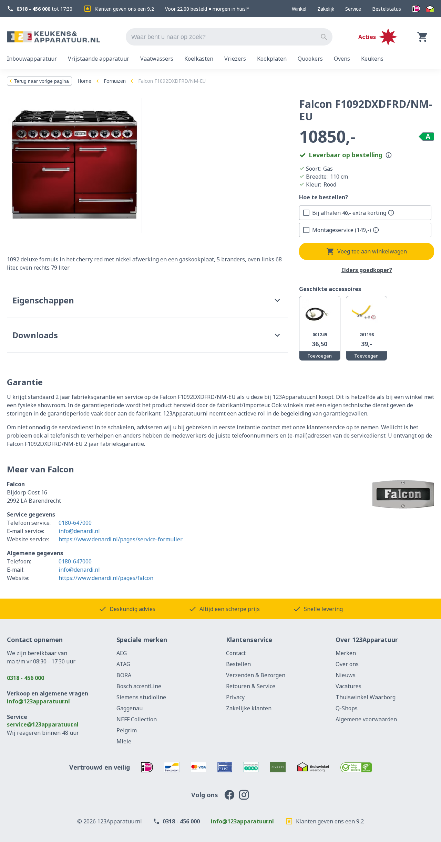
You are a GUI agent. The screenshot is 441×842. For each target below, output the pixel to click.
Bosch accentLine (138, 686)
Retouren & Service (250, 686)
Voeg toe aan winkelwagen (372, 251)
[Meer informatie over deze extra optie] (391, 212)
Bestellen (238, 664)
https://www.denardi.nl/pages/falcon (106, 578)
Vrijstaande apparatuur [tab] (98, 58)
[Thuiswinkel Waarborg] (430, 8)
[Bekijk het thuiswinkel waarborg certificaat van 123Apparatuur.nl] (313, 767)
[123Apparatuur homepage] (53, 37)
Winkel (299, 9)
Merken (346, 653)
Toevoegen (319, 356)
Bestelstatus (386, 9)
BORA (123, 675)
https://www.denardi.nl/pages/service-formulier (121, 539)
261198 (366, 335)
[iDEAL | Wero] (416, 8)
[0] (422, 37)
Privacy (235, 697)
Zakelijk (325, 9)
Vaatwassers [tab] (156, 58)
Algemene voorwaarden (366, 719)
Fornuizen (115, 81)
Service (353, 9)
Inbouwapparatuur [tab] (32, 58)
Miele (123, 741)
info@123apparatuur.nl (38, 701)
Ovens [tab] (342, 58)
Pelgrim (126, 730)
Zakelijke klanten (248, 708)
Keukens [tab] (372, 58)
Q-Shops (347, 708)
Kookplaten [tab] (272, 58)
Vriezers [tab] (235, 58)
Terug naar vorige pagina (41, 81)
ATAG (123, 664)
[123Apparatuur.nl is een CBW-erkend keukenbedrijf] (356, 767)
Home (84, 81)
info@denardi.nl (79, 531)
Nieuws (346, 675)
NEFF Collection (136, 719)
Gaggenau (129, 708)
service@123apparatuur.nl (43, 724)
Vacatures (348, 686)
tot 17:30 (44, 9)
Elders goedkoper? (366, 270)
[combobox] (229, 37)
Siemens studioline (141, 697)
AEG (121, 653)
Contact (236, 653)
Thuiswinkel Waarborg (366, 697)
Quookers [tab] (310, 58)
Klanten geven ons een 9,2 (124, 9)
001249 (319, 335)
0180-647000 (75, 523)
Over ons (347, 664)
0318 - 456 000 (25, 678)
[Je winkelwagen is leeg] (422, 37)
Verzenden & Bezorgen (255, 675)
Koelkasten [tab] (198, 58)
